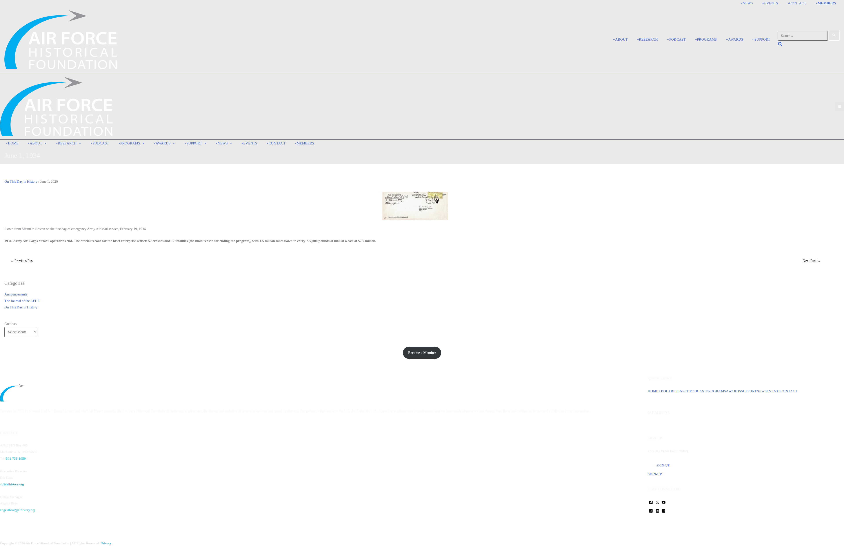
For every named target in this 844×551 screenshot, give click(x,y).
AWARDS (733, 391)
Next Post (812, 261)
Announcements (15, 294)
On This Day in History (20, 181)
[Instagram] (657, 511)
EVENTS (773, 391)
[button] (780, 44)
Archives (10, 324)
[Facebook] (651, 502)
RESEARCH (680, 391)
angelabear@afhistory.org (17, 510)
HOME (653, 391)
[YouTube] (664, 502)
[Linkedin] (651, 511)
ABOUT (664, 391)
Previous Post (21, 261)
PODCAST (698, 391)
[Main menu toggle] (839, 106)
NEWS (762, 391)
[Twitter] (657, 502)
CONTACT (788, 391)
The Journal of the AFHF (22, 301)
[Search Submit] (834, 35)
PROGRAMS (716, 391)
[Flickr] (664, 511)
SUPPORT (749, 391)
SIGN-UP (655, 474)
